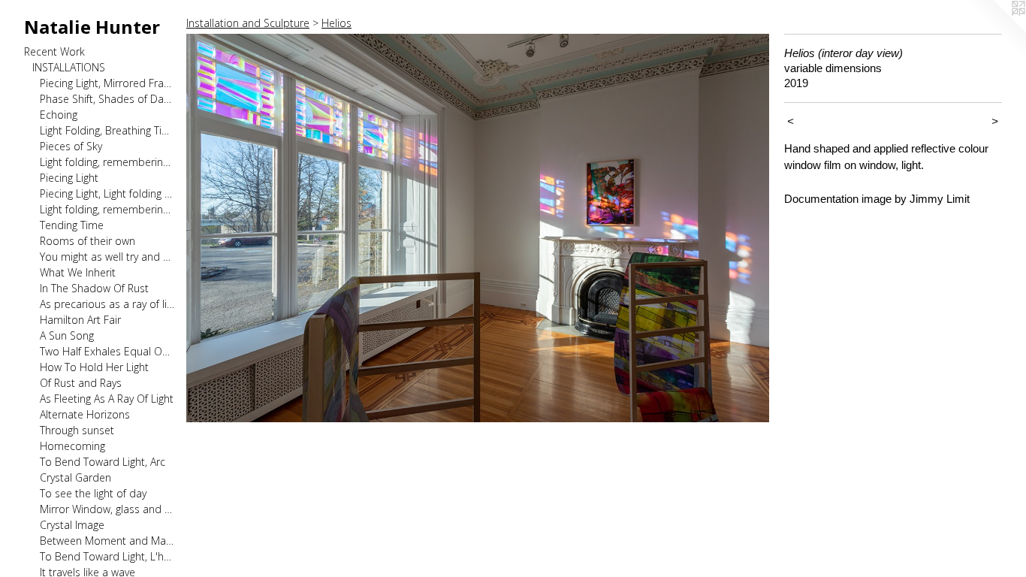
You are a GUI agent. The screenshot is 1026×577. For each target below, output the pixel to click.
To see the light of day (93, 493)
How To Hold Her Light (94, 367)
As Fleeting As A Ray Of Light (107, 398)
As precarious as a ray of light (107, 304)
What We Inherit (78, 272)
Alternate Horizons (85, 414)
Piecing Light (69, 178)
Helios (336, 23)
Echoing (58, 114)
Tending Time (72, 225)
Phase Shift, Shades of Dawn (107, 99)
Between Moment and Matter (107, 540)
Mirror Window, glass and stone (107, 509)
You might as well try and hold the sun (107, 256)
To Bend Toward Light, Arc (102, 462)
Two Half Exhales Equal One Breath (107, 351)
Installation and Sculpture (247, 23)
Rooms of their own (87, 241)
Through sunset (77, 430)
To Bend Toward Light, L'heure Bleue (107, 556)
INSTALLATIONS (68, 67)
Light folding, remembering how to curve (107, 209)
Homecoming (72, 446)
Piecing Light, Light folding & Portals (107, 193)
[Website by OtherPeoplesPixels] (996, 30)
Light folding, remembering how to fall (107, 162)
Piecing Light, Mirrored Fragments (107, 83)
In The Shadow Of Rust (94, 288)
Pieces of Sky (71, 146)
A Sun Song (67, 335)
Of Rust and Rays (81, 383)
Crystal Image (72, 525)
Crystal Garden (75, 477)
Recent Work (54, 51)
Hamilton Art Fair (80, 320)
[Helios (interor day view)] (477, 228)
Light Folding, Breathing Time (107, 130)
